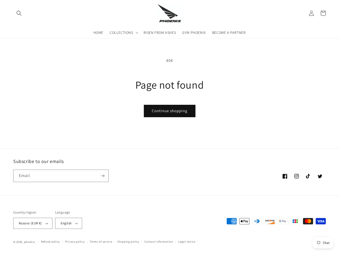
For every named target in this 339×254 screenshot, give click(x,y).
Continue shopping (170, 110)
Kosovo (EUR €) (30, 223)
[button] (19, 13)
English (66, 223)
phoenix (29, 242)
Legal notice (186, 241)
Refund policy (50, 241)
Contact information (158, 241)
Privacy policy (75, 241)
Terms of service (101, 241)
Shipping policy (128, 241)
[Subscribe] (102, 176)
